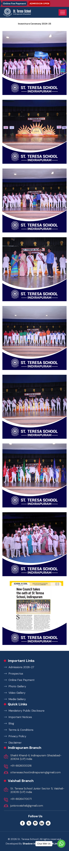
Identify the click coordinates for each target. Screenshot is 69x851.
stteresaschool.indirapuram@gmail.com (35, 772)
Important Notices (20, 717)
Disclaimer (15, 742)
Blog (11, 723)
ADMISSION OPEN (39, 3)
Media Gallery (17, 699)
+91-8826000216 (21, 765)
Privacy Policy (17, 736)
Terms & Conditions (21, 730)
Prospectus (16, 673)
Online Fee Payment (14, 3)
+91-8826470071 (21, 799)
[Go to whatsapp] (61, 844)
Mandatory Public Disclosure (26, 710)
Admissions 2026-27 (21, 667)
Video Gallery (17, 692)
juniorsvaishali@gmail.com (26, 805)
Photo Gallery (17, 686)
